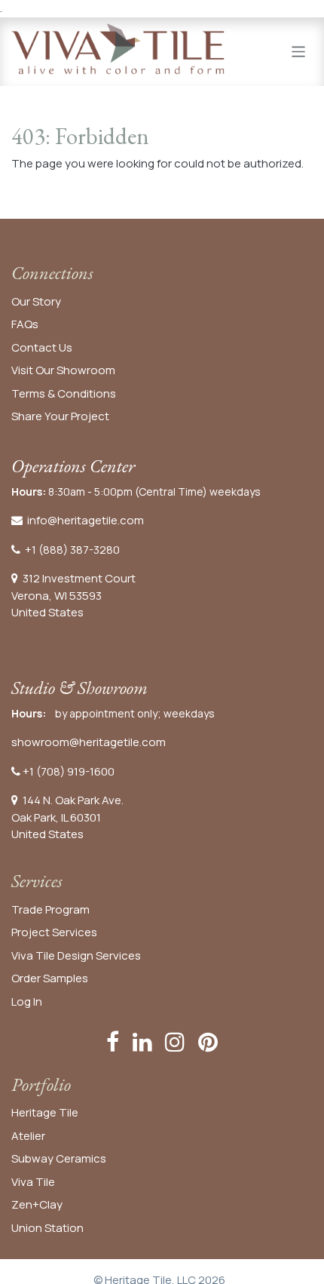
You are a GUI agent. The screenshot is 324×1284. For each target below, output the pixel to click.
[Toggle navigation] (298, 51)
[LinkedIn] (142, 1042)
